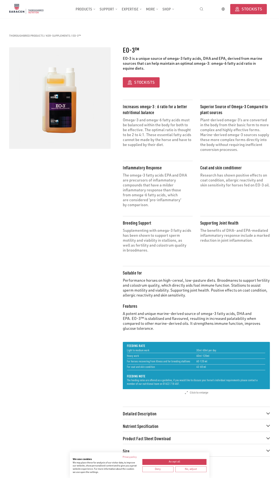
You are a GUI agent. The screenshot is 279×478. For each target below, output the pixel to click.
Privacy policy (130, 457)
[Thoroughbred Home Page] (30, 9)
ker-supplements (58, 36)
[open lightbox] (196, 365)
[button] (85, 9)
